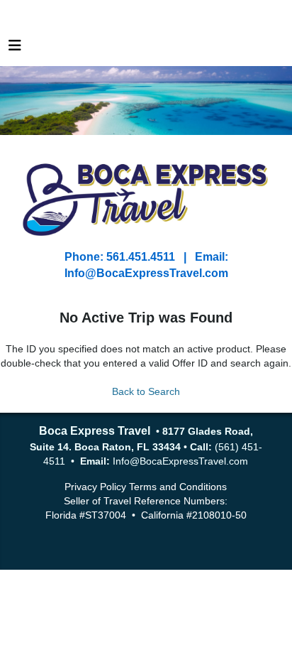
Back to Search (146, 391)
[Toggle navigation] (15, 49)
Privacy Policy (95, 486)
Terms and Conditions (178, 486)
